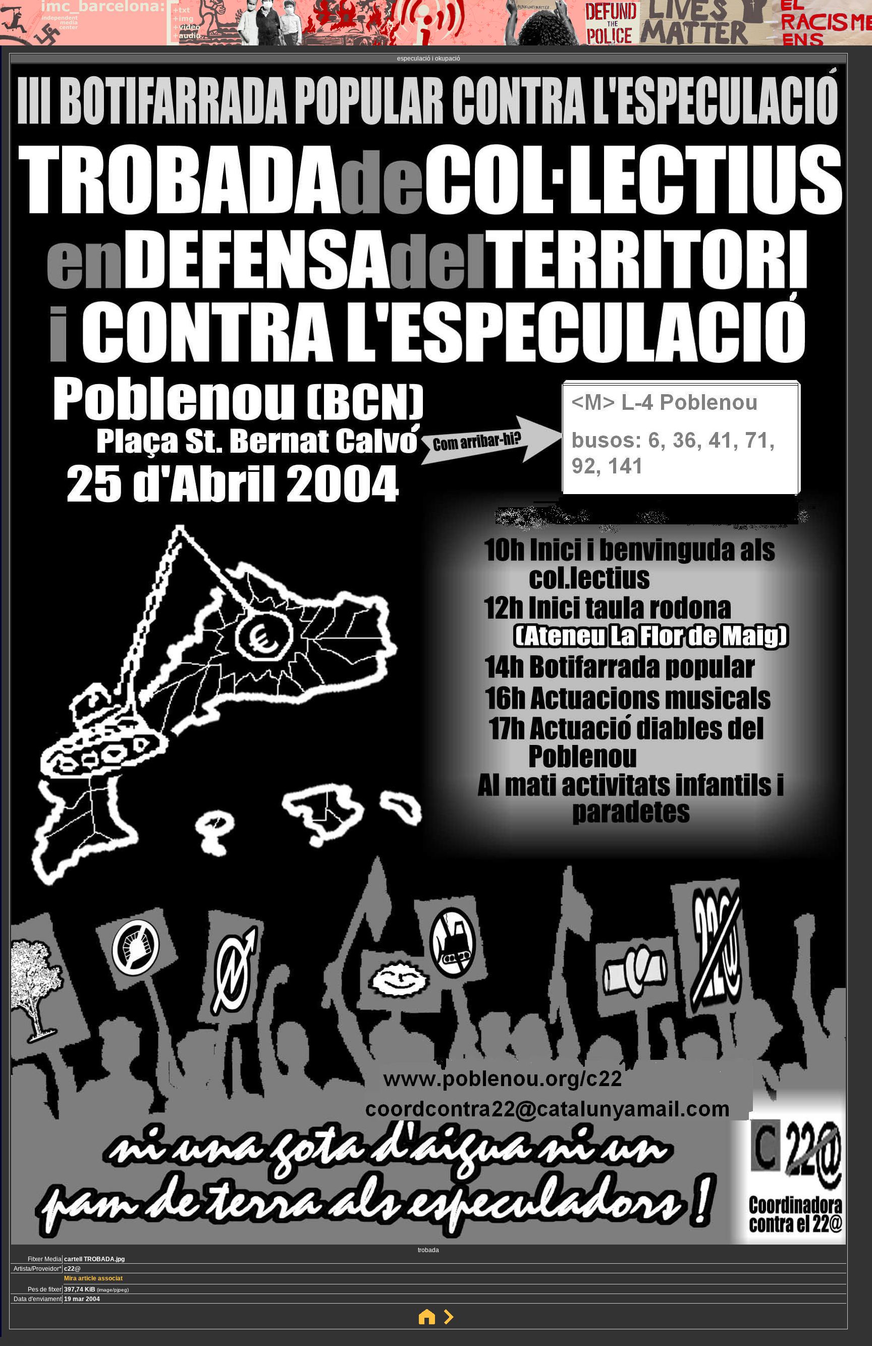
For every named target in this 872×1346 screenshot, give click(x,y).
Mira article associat (93, 1278)
